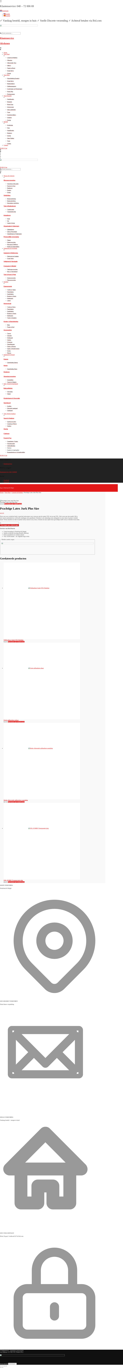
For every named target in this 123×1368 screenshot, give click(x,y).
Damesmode (8, 286)
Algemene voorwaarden (17, 1350)
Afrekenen (5, 43)
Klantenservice (7, 38)
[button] (61, 48)
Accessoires (8, 330)
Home (2, 492)
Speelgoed (7, 403)
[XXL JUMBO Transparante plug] (41, 841)
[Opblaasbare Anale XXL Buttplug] (41, 600)
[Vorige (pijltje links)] (0, 1367)
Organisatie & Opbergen (11, 226)
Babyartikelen (8, 388)
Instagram (6, 482)
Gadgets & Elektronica (11, 253)
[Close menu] (0, 1)
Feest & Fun (7, 438)
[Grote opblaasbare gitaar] (41, 680)
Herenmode (7, 303)
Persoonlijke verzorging (11, 237)
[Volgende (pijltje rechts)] (2, 1367)
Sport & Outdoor (9, 418)
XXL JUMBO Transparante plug (13, 880)
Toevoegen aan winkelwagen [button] (16, 642)
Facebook (6, 480)
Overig (6, 429)
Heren (6, 365)
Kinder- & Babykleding (11, 321)
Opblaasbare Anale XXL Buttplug (13, 640)
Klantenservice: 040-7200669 (8, 472)
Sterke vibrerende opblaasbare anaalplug (16, 800)
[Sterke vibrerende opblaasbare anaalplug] (41, 761)
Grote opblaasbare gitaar (11, 720)
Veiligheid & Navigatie (10, 261)
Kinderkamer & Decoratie (12, 398)
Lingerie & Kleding (17, 492)
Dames (6, 359)
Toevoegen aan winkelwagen (13, 504)
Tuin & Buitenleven (10, 206)
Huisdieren (7, 215)
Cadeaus (6, 433)
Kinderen (7, 372)
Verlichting (7, 195)
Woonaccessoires (9, 180)
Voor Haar (8, 492)
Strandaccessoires (10, 376)
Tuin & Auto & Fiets (10, 274)
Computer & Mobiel (10, 266)
